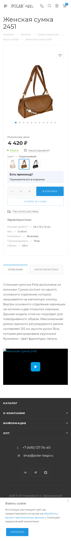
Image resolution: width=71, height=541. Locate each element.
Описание (15, 269)
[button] (16, 122)
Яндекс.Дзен (45, 472)
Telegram (35, 472)
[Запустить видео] (35, 366)
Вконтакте (25, 472)
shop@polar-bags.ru (38, 455)
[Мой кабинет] (57, 6)
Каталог (10, 403)
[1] (35, 91)
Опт (6, 433)
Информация (14, 423)
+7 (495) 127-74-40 (36, 447)
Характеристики (46, 269)
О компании (14, 413)
